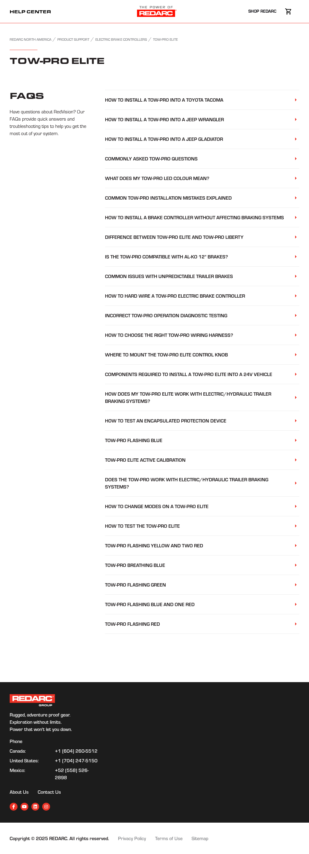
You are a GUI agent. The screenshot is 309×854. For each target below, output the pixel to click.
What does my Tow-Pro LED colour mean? (157, 178)
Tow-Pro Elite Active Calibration (145, 460)
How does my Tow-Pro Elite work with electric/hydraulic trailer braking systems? (188, 397)
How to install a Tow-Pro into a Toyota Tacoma (164, 99)
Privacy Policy (132, 838)
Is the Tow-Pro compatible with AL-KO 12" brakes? (166, 256)
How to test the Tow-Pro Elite (142, 526)
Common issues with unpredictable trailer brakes (169, 276)
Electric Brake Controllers (121, 39)
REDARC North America (30, 39)
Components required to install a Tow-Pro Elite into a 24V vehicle (188, 374)
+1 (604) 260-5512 (76, 751)
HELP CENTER (30, 11)
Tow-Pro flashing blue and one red (150, 604)
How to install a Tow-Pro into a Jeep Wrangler (164, 119)
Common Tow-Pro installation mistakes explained (168, 198)
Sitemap (200, 838)
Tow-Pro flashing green (135, 584)
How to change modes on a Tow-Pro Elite (157, 506)
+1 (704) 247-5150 (76, 761)
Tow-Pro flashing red (132, 624)
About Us (19, 792)
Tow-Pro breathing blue (135, 565)
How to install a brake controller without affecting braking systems (194, 217)
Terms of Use (169, 838)
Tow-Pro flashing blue (133, 440)
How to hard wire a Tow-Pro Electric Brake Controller (175, 296)
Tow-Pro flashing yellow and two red (154, 545)
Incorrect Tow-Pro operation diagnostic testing (166, 315)
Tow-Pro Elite (165, 39)
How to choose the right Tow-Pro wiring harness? (169, 335)
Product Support (73, 39)
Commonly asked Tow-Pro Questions (151, 158)
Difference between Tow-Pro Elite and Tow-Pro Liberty (174, 237)
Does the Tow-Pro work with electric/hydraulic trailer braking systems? (186, 483)
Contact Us (49, 792)
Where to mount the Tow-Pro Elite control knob (166, 354)
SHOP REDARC (263, 11)
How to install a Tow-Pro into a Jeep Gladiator (164, 139)
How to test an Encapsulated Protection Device (165, 420)
